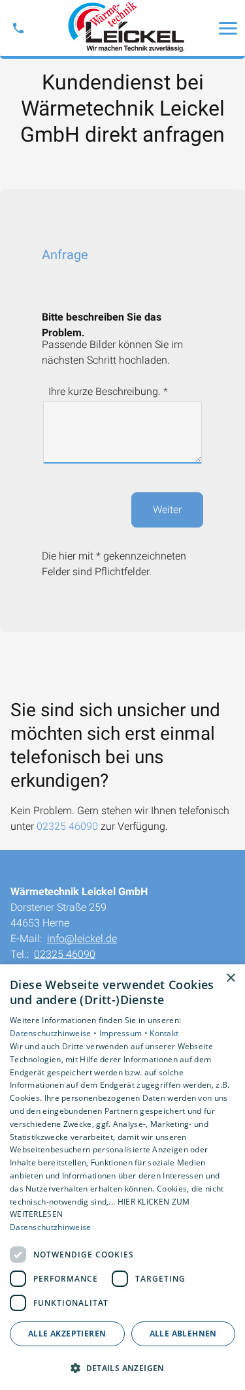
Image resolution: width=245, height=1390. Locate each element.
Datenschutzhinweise (50, 1227)
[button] (228, 28)
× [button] (230, 978)
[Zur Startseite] (122, 28)
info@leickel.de (82, 938)
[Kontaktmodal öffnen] (18, 28)
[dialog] (122, 1177)
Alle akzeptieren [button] (67, 1333)
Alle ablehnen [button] (183, 1333)
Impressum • (124, 1033)
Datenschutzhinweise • (54, 1033)
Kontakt (164, 1033)
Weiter (167, 509)
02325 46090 (67, 826)
